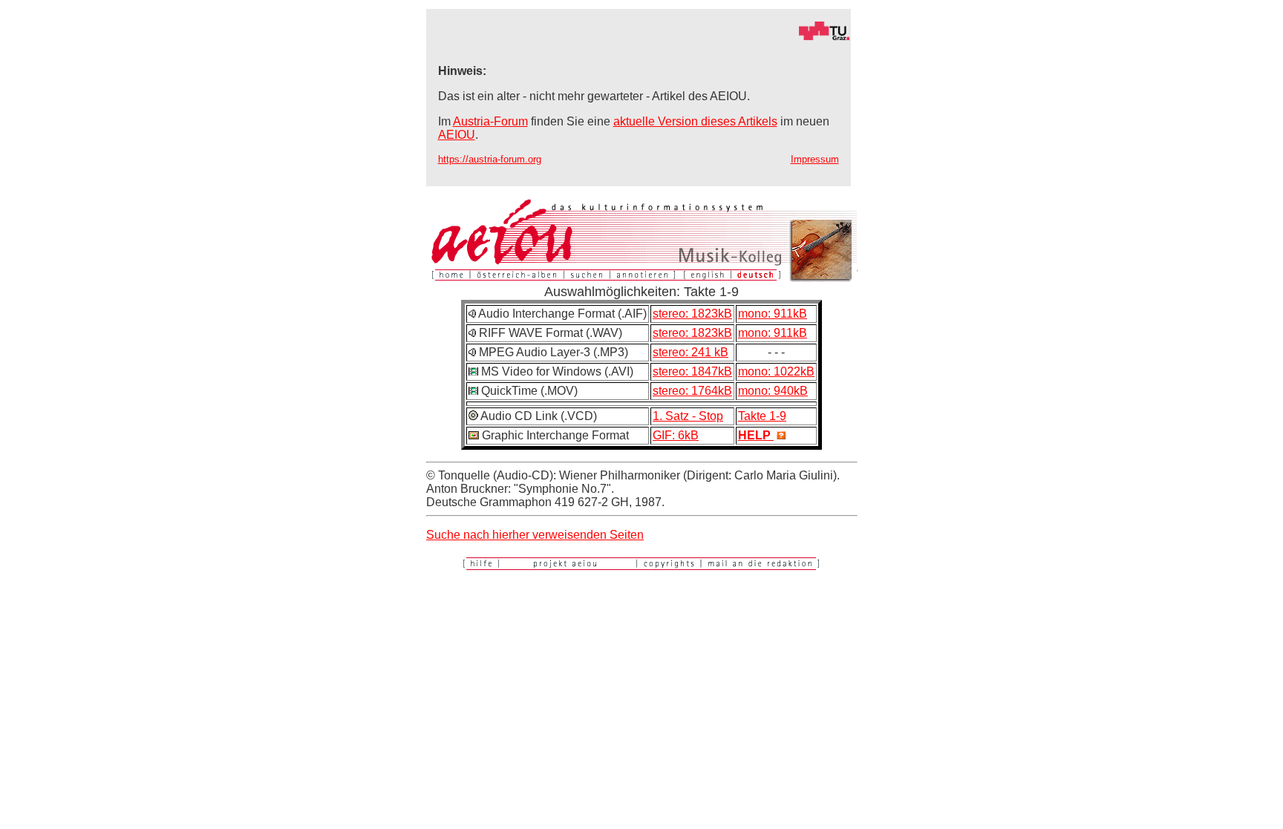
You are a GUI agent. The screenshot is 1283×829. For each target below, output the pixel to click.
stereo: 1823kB (692, 313)
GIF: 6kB (676, 435)
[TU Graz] (638, 36)
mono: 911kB (772, 313)
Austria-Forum (490, 121)
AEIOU (456, 134)
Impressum (815, 159)
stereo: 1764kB (692, 390)
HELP (756, 435)
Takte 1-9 (762, 416)
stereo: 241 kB (690, 352)
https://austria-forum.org (489, 159)
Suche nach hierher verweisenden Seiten (535, 534)
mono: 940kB (773, 390)
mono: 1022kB (776, 371)
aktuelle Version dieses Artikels (695, 121)
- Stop (707, 416)
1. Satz (672, 416)
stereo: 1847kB (692, 371)
